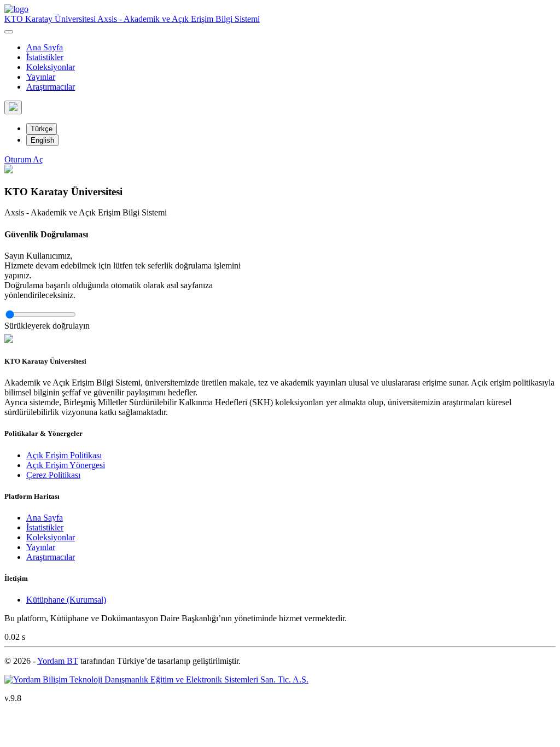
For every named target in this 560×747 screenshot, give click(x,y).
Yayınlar (40, 76)
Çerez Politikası (53, 475)
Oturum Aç (23, 159)
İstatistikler (44, 57)
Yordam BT (57, 661)
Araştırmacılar (50, 86)
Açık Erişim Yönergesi (65, 465)
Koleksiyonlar (50, 67)
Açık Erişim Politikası (64, 455)
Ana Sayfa (44, 47)
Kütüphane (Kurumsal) (66, 599)
